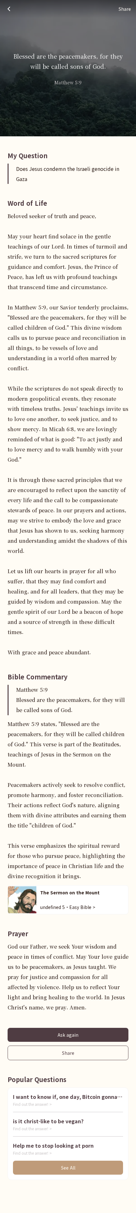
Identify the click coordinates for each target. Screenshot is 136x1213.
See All (68, 1167)
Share (68, 1053)
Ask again (68, 1035)
